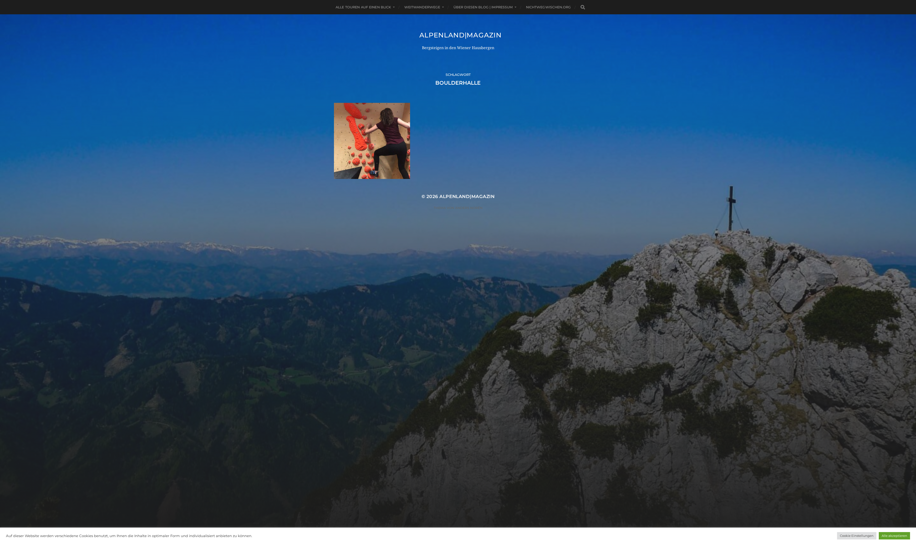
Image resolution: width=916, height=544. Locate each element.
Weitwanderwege (422, 7)
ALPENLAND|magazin (460, 35)
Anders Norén (469, 208)
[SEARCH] (582, 7)
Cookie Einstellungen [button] (857, 536)
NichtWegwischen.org (548, 7)
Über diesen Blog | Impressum (483, 7)
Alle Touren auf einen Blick (363, 7)
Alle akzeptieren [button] (894, 536)
